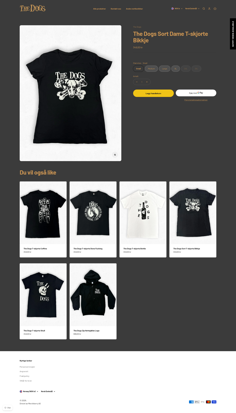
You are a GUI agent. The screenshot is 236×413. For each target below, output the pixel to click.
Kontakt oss (116, 9)
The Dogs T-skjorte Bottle (134, 248)
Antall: (136, 76)
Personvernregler (27, 367)
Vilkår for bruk (26, 380)
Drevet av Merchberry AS (30, 403)
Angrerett (24, 371)
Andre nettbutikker (134, 9)
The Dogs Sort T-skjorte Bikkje (186, 248)
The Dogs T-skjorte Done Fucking (88, 248)
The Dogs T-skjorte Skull (34, 330)
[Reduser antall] (136, 82)
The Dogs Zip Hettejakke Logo (86, 330)
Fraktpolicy (24, 376)
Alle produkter (99, 9)
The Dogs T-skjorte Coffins (35, 248)
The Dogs (137, 27)
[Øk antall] (146, 82)
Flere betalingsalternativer (196, 100)
